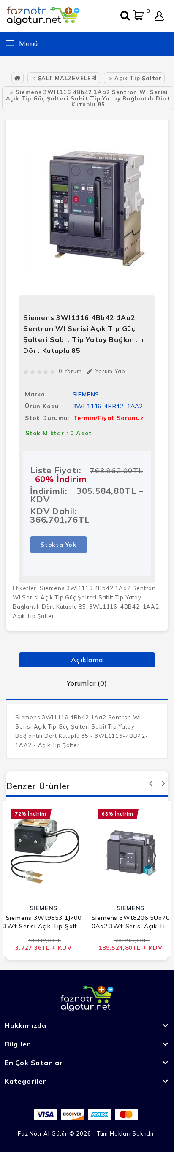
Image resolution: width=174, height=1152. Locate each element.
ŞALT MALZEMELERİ (68, 78)
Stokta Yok (58, 544)
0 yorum (70, 371)
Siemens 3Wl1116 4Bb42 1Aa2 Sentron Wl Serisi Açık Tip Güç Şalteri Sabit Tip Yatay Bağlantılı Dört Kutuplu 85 (88, 98)
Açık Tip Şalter (138, 78)
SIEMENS (86, 394)
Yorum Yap (110, 371)
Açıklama (87, 660)
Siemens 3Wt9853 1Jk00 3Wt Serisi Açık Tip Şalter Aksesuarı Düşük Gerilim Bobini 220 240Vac (43, 922)
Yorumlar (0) (87, 683)
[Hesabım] (159, 16)
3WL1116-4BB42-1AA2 (124, 606)
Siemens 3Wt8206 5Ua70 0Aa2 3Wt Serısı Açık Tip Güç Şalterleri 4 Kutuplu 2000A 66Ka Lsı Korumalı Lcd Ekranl (131, 922)
